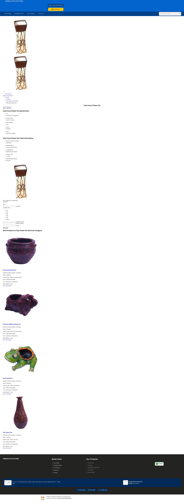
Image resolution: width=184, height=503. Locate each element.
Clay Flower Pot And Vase (12, 101)
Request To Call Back (8, 95)
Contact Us (41, 13)
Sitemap (55, 472)
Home (7, 97)
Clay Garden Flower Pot (9, 270)
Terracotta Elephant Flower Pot (12, 324)
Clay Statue (90, 470)
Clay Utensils (91, 463)
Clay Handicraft (91, 472)
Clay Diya (90, 465)
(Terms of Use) (67, 496)
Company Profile (19, 13)
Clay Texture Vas (7, 432)
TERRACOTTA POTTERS (14, 1)
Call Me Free (104, 490)
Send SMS (92, 490)
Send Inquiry (56, 9)
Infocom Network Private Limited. (65, 498)
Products (8, 99)
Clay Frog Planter (8, 378)
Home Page (8, 13)
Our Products (31, 13)
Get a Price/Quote (7, 107)
